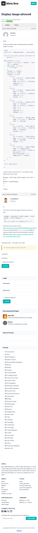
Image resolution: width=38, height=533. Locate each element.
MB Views (8, 443)
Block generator (24, 489)
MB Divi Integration (10, 383)
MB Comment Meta (10, 372)
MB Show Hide (9, 414)
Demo (21, 481)
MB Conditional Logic (11, 375)
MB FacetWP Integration (12, 388)
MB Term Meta (9, 422)
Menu (34, 3)
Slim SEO (4, 500)
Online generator (24, 483)
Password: (5, 258)
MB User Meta (9, 438)
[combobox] (19, 338)
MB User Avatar (9, 435)
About (3, 481)
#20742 (33, 28)
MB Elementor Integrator (12, 385)
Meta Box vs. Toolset (25, 502)
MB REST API (8, 406)
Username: (5, 254)
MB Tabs (7, 417)
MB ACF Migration (10, 357)
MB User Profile (9, 440)
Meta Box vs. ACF (24, 500)
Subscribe (31, 518)
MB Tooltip (8, 432)
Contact (3, 491)
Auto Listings (5, 504)
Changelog (4, 489)
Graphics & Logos (6, 493)
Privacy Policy (20, 528)
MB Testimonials (9, 425)
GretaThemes (5, 502)
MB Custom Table (10, 380)
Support (3, 19)
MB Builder (8, 367)
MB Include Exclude (10, 401)
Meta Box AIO (9, 448)
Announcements (9, 351)
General (7, 354)
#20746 (33, 194)
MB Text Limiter (9, 427)
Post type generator (25, 485)
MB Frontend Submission (12, 393)
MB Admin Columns (10, 359)
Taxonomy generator (25, 487)
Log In (5, 266)
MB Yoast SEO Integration (12, 445)
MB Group (9, 19)
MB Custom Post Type (11, 378)
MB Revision (8, 409)
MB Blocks (8, 365)
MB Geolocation (9, 396)
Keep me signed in (8, 262)
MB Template (9, 419)
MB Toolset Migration (11, 430)
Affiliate (3, 485)
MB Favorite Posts (10, 391)
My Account (4, 483)
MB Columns (8, 370)
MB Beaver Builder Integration (13, 362)
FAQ (2, 487)
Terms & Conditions (30, 528)
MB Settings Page (10, 412)
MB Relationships (10, 404)
